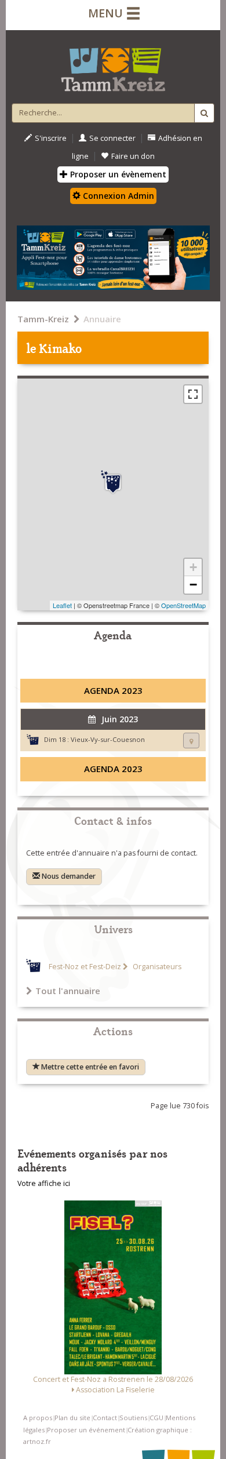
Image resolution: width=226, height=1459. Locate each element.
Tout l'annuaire (67, 990)
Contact (105, 1417)
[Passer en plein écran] (193, 394)
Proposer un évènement (117, 174)
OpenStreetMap (183, 605)
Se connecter (112, 138)
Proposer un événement (86, 1429)
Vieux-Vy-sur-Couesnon (108, 739)
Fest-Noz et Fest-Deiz (85, 967)
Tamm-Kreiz (43, 319)
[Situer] (191, 740)
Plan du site (72, 1417)
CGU (156, 1417)
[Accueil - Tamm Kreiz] (113, 65)
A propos (37, 1417)
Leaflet (62, 605)
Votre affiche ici (43, 1183)
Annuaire (102, 319)
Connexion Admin (117, 195)
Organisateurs (156, 967)
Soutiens (133, 1417)
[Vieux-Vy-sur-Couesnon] (113, 482)
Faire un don (133, 156)
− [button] (193, 584)
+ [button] (193, 567)
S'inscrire (51, 138)
